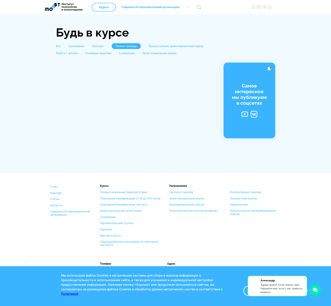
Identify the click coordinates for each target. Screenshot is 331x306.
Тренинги (106, 229)
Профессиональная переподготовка (123, 192)
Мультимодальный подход (186, 204)
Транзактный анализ (243, 198)
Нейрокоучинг (239, 204)
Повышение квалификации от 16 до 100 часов (130, 198)
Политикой (69, 294)
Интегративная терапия (245, 192)
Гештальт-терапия (181, 192)
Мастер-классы (110, 235)
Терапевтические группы (116, 223)
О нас (54, 186)
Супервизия (108, 217)
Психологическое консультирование (193, 210)
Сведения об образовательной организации (150, 7)
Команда (56, 192)
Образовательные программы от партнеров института (129, 243)
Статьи (54, 199)
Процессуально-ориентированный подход (252, 212)
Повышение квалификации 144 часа (123, 204)
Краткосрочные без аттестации (120, 210)
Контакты (56, 205)
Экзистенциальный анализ (186, 198)
